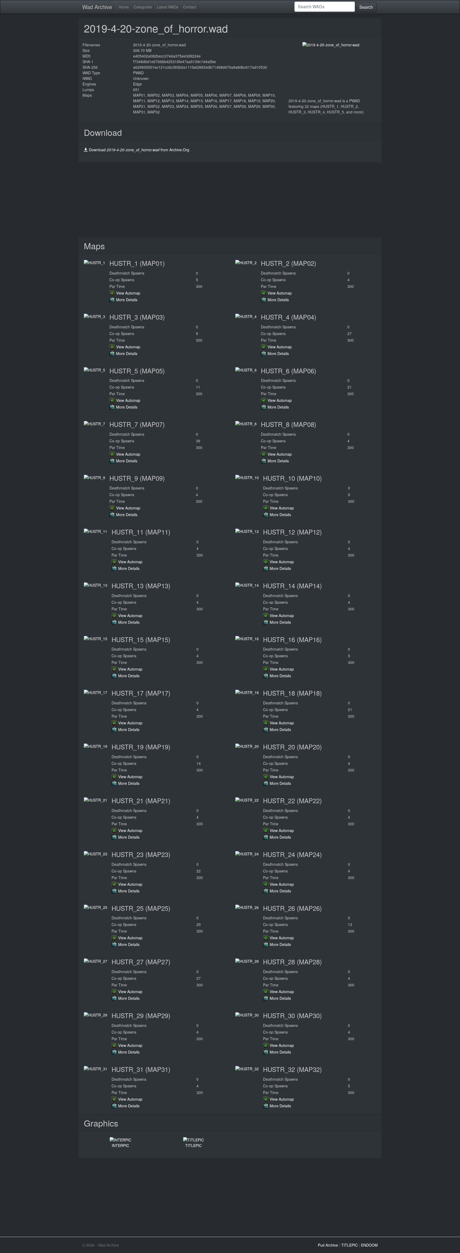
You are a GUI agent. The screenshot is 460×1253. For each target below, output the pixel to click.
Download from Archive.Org (139, 149)
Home (124, 7)
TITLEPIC (193, 1145)
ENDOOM (369, 1245)
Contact (189, 7)
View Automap (128, 293)
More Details (126, 299)
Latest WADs (167, 7)
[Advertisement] (230, 199)
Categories (143, 7)
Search (366, 7)
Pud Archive (328, 1245)
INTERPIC (120, 1145)
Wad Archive (97, 7)
